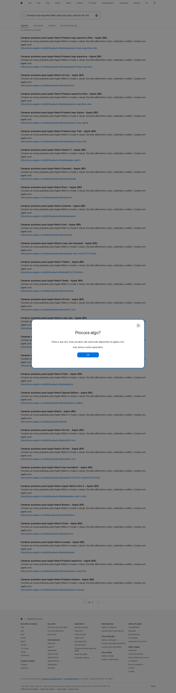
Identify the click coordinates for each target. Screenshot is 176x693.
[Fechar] (138, 325)
